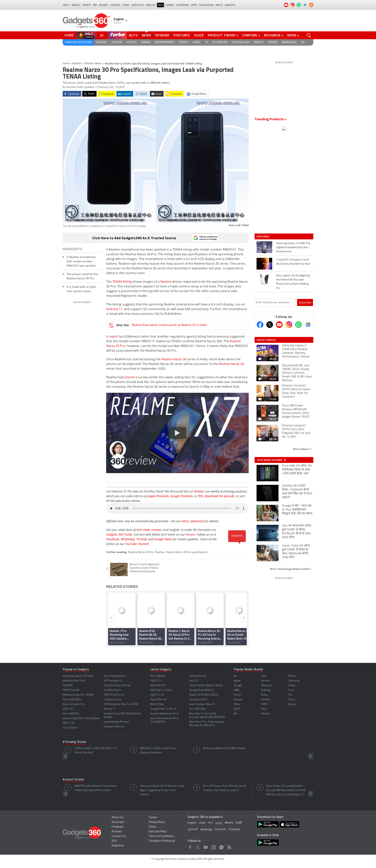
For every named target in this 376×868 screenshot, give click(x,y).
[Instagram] (289, 324)
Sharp (291, 685)
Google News (163, 539)
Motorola (266, 685)
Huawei (238, 699)
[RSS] (311, 5)
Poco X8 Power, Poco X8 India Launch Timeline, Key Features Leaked (225, 788)
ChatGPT (67, 685)
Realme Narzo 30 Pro (140, 552)
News (146, 35)
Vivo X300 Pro (71, 713)
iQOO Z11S (157, 694)
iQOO (237, 709)
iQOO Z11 (156, 680)
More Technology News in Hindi (289, 569)
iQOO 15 (68, 709)
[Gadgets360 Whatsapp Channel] (298, 324)
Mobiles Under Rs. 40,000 (78, 694)
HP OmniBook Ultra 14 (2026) (121, 704)
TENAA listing (122, 281)
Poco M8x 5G (157, 676)
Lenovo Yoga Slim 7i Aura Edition (81, 718)
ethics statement (193, 521)
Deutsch (220, 829)
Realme (165, 281)
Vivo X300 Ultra (72, 699)
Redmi (292, 676)
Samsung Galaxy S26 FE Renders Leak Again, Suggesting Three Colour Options (162, 790)
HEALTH (150, 5)
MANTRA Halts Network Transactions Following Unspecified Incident (95, 788)
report (113, 336)
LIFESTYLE (137, 5)
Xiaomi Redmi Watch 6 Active (206, 685)
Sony (291, 690)
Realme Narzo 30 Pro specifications (187, 552)
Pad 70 (193, 680)
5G (302, 42)
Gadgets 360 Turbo (119, 534)
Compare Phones (114, 726)
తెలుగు (229, 822)
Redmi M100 (157, 685)
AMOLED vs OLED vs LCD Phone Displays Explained (158, 750)
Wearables (289, 42)
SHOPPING (182, 5)
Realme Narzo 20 (231, 364)
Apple (237, 680)
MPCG (219, 5)
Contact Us (119, 836)
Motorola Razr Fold (74, 680)
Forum (190, 534)
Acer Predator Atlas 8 (201, 704)
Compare (249, 35)
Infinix (237, 704)
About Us (117, 817)
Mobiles (101, 42)
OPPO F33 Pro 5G (114, 694)
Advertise (118, 845)
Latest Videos (266, 340)
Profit (87, 5)
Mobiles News (93, 63)
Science (272, 42)
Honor (237, 694)
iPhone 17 (110, 709)
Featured (263, 236)
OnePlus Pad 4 (112, 690)
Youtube (205, 846)
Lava (263, 676)
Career (153, 817)
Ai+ (235, 676)
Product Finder (221, 35)
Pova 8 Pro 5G (158, 699)
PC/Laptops (219, 42)
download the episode (219, 496)
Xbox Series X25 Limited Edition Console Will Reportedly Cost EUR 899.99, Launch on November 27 (286, 790)
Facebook (112, 539)
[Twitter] (269, 324)
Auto (133, 35)
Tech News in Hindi (270, 460)
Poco (264, 709)
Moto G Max (157, 704)
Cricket (115, 5)
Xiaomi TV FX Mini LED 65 (203, 694)
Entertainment (164, 42)
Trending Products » (271, 119)
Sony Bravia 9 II (198, 699)
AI (102, 35)
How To (131, 42)
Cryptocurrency (113, 699)
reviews (156, 530)
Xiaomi (292, 704)
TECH (160, 5)
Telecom (116, 42)
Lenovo (265, 680)
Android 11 (114, 309)
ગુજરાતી (193, 829)
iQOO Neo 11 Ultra (161, 690)
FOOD (126, 5)
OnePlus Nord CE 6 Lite (117, 685)
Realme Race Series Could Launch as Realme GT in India (169, 325)
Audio (197, 42)
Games (170, 5)
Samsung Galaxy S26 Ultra (78, 676)
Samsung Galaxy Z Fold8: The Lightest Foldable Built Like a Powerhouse (293, 247)
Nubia (264, 694)
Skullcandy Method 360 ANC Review (224, 748)
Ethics (153, 826)
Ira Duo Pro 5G (197, 676)
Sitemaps (118, 822)
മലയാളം (206, 829)
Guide (199, 35)
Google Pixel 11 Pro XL (163, 709)
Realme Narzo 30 (173, 359)
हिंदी (95, 5)
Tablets (259, 42)
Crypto (183, 42)
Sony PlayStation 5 (115, 676)
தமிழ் (219, 823)
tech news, (143, 530)
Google (238, 685)
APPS (194, 5)
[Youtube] (279, 324)
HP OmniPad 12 (113, 680)
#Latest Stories (73, 779)
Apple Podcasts (158, 496)
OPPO (264, 704)
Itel (235, 713)
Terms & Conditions (161, 836)
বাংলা (210, 823)
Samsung (293, 680)
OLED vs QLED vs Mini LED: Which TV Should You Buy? (95, 750)
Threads (141, 539)
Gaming (146, 42)
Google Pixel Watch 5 (201, 690)
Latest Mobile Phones (116, 721)
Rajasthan (206, 5)
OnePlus (266, 699)
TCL (290, 694)
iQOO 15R (69, 723)
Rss (229, 846)
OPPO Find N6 (71, 690)
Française (234, 829)
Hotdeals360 (240, 42)
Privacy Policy (157, 822)
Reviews (162, 35)
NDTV (66, 5)
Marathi (230, 5)
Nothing (265, 690)
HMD (236, 690)
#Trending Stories (74, 742)
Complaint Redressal (162, 841)
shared (129, 377)
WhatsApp (128, 539)
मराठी (238, 823)
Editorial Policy (158, 831)
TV (206, 42)
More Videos (301, 449)
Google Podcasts (181, 496)
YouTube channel (136, 544)
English (192, 823)
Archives (117, 831)
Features (182, 35)
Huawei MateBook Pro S (164, 713)
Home (69, 35)
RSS (200, 496)
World (76, 5)
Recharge (272, 35)
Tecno (291, 699)
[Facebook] (260, 324)
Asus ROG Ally (197, 709)
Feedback (117, 826)
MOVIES (103, 5)
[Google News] (308, 324)
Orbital (198, 491)
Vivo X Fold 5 (70, 727)
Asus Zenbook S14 (74, 704)
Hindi (202, 823)
